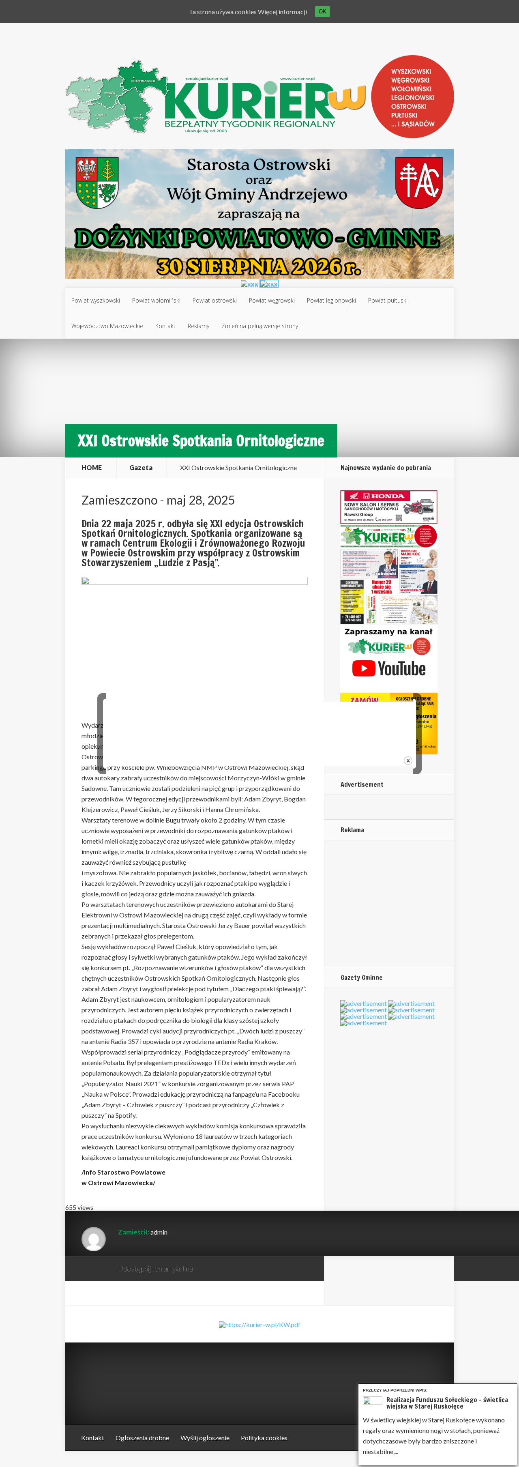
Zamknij (512, 1389)
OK (322, 12)
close (408, 761)
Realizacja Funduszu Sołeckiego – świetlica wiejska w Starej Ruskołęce (447, 1403)
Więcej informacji (282, 11)
